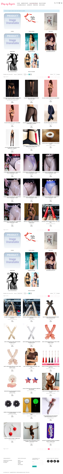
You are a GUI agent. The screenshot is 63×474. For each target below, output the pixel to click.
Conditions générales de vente (20, 472)
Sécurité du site (5, 461)
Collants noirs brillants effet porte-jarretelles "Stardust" (12, 148)
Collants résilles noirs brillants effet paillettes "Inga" (31, 98)
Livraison (19, 463)
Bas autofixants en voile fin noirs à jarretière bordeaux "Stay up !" (51, 416)
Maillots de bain (31, 71)
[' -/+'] (25, 74)
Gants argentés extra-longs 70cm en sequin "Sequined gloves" (31, 342)
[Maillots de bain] (31, 60)
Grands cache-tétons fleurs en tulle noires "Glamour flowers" (12, 413)
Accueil (12, 31)
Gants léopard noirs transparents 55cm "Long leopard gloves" (51, 317)
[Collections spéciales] (12, 61)
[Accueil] (12, 21)
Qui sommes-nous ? (6, 472)
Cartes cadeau (31, 31)
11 (55, 77)
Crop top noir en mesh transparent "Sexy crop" (31, 367)
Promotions (12, 51)
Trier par (15, 74)
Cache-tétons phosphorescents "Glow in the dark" (31, 414)
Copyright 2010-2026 (13, 472)
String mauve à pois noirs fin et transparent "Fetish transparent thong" (31, 172)
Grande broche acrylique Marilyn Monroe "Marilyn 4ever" (12, 391)
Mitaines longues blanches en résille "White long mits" (31, 317)
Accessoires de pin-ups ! (50, 51)
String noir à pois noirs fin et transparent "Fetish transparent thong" (12, 172)
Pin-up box (51, 31)
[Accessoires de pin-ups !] (50, 41)
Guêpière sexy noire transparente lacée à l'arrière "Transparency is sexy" (31, 441)
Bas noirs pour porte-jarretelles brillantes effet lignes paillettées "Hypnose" (12, 98)
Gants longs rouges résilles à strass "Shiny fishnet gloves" (50, 342)
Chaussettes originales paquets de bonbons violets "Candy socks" (50, 441)
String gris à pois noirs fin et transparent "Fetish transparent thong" (50, 172)
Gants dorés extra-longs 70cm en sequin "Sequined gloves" (12, 342)
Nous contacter (20, 464)
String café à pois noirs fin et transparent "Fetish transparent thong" (31, 197)
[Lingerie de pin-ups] (31, 41)
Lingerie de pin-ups (31, 51)
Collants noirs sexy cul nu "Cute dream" (12, 122)
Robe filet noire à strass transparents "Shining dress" (31, 222)
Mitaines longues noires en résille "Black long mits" (12, 317)
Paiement (19, 462)
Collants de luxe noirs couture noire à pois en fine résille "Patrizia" (31, 123)
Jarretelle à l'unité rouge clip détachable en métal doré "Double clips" (31, 146)
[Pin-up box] (50, 21)
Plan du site (27, 472)
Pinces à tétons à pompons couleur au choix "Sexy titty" (50, 367)
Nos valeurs (5, 462)
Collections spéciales (12, 71)
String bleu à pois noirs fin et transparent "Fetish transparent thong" (50, 197)
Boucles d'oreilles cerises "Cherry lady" (12, 438)
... (53, 77)
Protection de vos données (7, 460)
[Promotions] (12, 41)
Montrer (51, 74)
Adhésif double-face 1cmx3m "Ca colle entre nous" (50, 143)
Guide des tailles (20, 461)
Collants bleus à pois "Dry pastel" (50, 122)
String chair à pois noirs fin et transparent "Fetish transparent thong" (12, 197)
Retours (19, 460)
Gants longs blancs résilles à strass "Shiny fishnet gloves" (12, 367)
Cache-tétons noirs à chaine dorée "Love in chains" (50, 391)
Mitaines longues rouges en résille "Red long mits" (51, 222)
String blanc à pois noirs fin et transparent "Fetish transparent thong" (12, 222)
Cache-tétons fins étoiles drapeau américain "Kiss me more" (31, 389)
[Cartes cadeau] (31, 17)
